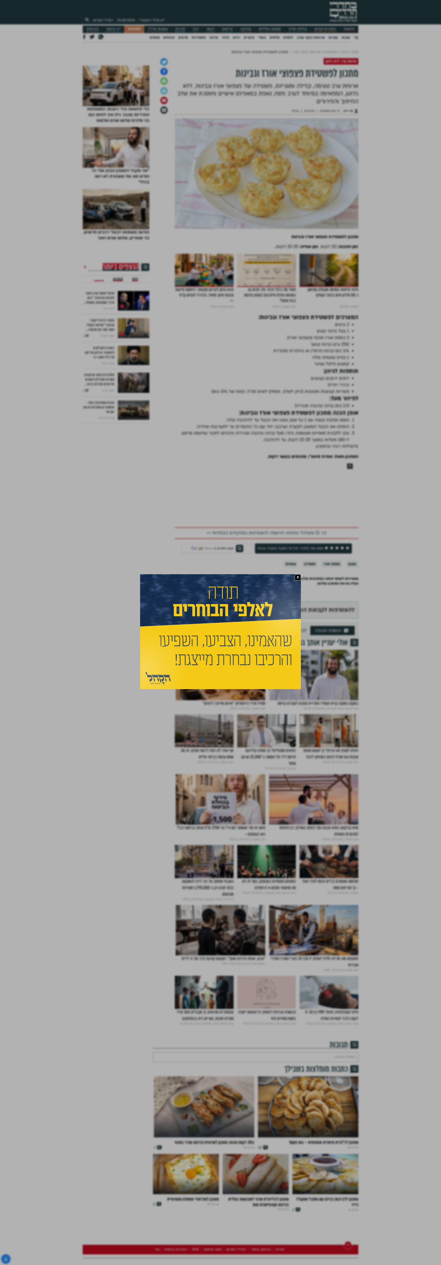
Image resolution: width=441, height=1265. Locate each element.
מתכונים (134, 29)
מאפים (155, 37)
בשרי (262, 37)
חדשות (349, 29)
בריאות (227, 29)
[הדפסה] (164, 162)
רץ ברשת (113, 29)
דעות (210, 29)
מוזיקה (245, 29)
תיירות (180, 29)
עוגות (346, 37)
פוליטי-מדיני (297, 29)
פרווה (213, 37)
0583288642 (250, 663)
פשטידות (199, 37)
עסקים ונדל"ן (158, 29)
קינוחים (169, 37)
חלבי (225, 37)
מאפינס (291, 635)
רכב (196, 29)
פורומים (93, 29)
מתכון (352, 635)
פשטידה (309, 635)
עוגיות (333, 37)
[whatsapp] (164, 152)
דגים (236, 37)
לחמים (288, 37)
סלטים (275, 37)
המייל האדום (103, 20)
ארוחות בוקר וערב (311, 37)
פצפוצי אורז (332, 635)
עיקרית (249, 37)
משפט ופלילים (270, 29)
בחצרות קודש (325, 29)
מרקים (183, 37)
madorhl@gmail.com (206, 663)
